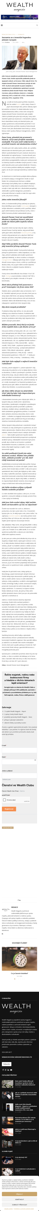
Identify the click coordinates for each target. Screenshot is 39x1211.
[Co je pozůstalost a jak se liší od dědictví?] (7, 1144)
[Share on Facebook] (18, 900)
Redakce (7, 42)
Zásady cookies (8, 1209)
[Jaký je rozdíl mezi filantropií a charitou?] (7, 1132)
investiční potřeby (26, 233)
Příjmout (19, 1194)
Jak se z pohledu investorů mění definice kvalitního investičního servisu (26, 1094)
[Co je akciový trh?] (7, 1160)
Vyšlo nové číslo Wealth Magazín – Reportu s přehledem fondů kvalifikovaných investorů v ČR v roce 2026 (26, 1107)
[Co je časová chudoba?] (19, 959)
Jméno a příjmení (7, 771)
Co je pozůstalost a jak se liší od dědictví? (26, 1142)
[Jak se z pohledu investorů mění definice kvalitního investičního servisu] (7, 1095)
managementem (7, 260)
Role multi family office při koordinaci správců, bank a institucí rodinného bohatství (25, 1083)
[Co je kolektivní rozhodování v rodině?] (7, 1172)
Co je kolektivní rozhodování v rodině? (25, 1170)
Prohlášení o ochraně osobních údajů (24, 1209)
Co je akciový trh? (21, 1157)
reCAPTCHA (6, 795)
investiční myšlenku (14, 516)
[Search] (37, 25)
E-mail (4, 745)
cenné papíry (25, 206)
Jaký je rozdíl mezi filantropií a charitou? (25, 1130)
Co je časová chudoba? (19, 973)
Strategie (8, 276)
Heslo (4, 757)
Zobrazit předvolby (19, 1205)
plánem (4, 435)
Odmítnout (19, 1199)
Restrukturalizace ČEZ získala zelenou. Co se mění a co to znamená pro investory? (25, 1119)
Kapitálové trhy (7, 827)
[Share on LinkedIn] (19, 900)
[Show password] (35, 760)
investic (19, 104)
